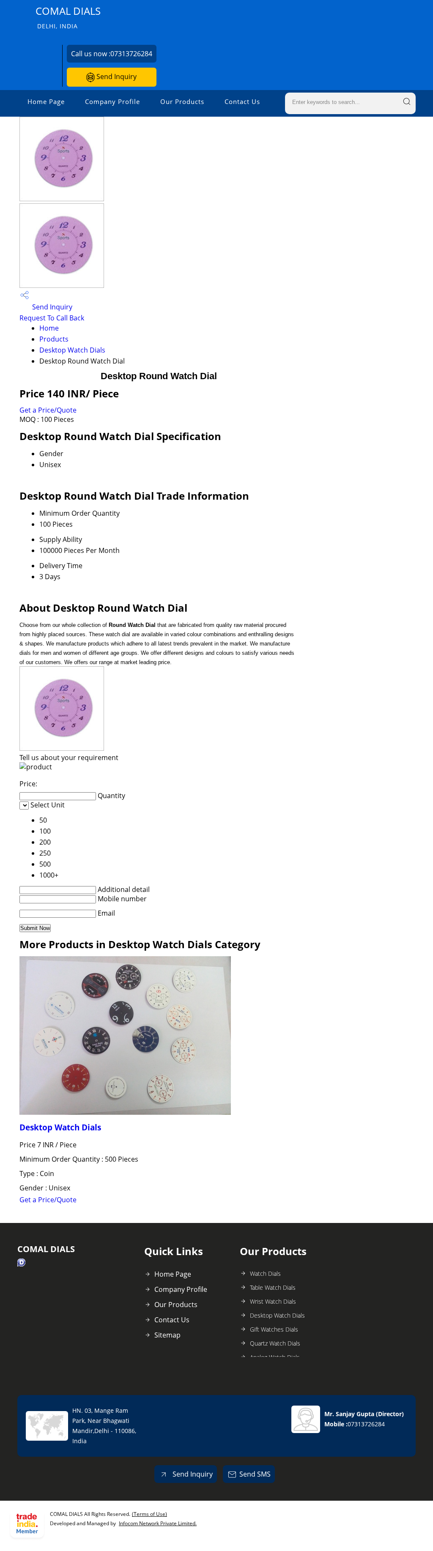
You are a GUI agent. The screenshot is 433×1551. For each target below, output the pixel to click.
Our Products (182, 101)
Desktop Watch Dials (72, 350)
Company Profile (112, 101)
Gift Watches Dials (274, 1329)
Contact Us (242, 101)
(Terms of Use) (149, 1514)
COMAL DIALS (68, 17)
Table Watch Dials (273, 1287)
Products (54, 339)
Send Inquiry (116, 76)
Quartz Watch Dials (275, 1343)
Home (49, 328)
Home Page (46, 101)
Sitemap (167, 1335)
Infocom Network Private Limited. (158, 1523)
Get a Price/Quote (48, 410)
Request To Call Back (51, 318)
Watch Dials (265, 1273)
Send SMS (255, 1474)
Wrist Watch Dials (273, 1301)
